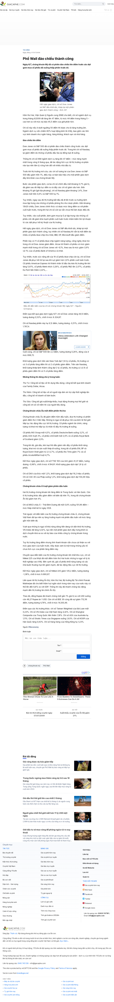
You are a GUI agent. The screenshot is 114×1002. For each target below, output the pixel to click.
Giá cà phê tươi (68, 981)
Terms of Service (65, 968)
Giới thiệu (110, 4)
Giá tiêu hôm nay (27, 10)
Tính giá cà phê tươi (48, 920)
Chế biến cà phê (9, 893)
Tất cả (106, 10)
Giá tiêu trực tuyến (47, 866)
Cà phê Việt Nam (63, 10)
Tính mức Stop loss (48, 911)
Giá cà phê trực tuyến (49, 857)
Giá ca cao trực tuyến (49, 875)
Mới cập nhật (7, 920)
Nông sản (6, 898)
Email (58, 651)
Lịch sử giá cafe (47, 902)
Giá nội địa (3, 10)
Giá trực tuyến (14, 10)
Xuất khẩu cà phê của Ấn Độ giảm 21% (75, 714)
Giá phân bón (46, 889)
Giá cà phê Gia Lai (10, 988)
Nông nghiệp (7, 907)
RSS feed (88, 890)
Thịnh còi (13, 933)
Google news (90, 908)
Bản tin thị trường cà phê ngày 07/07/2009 (39, 714)
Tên (59, 645)
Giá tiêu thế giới (40, 10)
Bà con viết (7, 880)
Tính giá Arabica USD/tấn (50, 915)
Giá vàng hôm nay (47, 884)
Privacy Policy (49, 968)
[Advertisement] (57, 29)
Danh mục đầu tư (47, 906)
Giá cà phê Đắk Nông (70, 985)
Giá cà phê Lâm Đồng (11, 995)
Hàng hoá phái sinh (85, 10)
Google (41, 968)
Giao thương (7, 916)
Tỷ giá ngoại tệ (46, 893)
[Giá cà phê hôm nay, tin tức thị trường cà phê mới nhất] (12, 3)
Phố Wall (46, 666)
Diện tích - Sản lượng (10, 884)
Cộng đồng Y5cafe (10, 871)
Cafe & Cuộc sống (9, 911)
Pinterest (88, 903)
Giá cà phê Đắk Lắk (70, 995)
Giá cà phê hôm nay (48, 853)
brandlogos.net (22, 973)
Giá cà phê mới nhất (70, 991)
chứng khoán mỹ (34, 666)
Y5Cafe (73, 10)
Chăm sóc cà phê (9, 889)
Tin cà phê (51, 10)
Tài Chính (26, 50)
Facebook (89, 894)
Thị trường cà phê (9, 857)
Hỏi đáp (5, 875)
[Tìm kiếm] (102, 4)
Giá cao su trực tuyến (49, 871)
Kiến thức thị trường (10, 862)
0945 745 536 (23, 963)
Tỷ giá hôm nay (9, 991)
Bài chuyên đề (8, 853)
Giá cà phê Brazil (47, 880)
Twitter (87, 899)
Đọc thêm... (64, 941)
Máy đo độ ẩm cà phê (12, 981)
